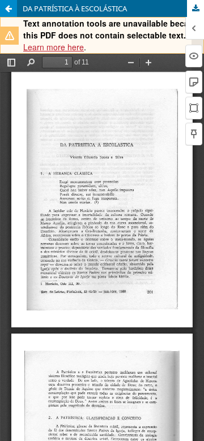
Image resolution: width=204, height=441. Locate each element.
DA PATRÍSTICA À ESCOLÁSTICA (75, 8)
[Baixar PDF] (195, 8)
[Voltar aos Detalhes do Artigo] (8, 8)
